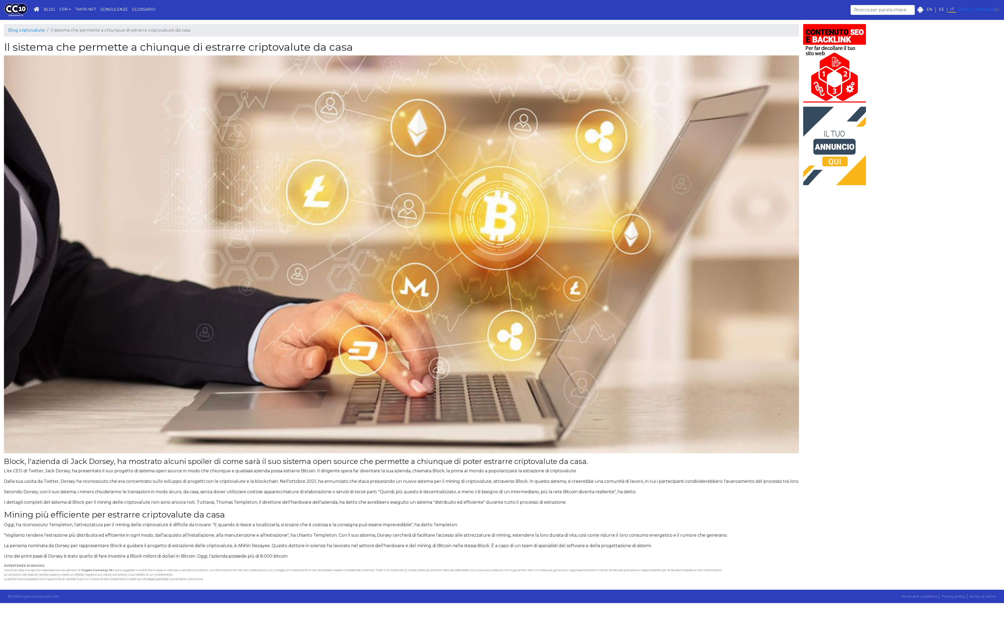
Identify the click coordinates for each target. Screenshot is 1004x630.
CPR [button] (63, 9)
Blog (49, 9)
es (941, 9)
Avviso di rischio (982, 596)
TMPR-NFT (85, 9)
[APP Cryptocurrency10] (920, 9)
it (952, 9)
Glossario (144, 9)
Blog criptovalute (26, 30)
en (929, 9)
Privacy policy (953, 596)
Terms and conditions (919, 596)
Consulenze (114, 9)
